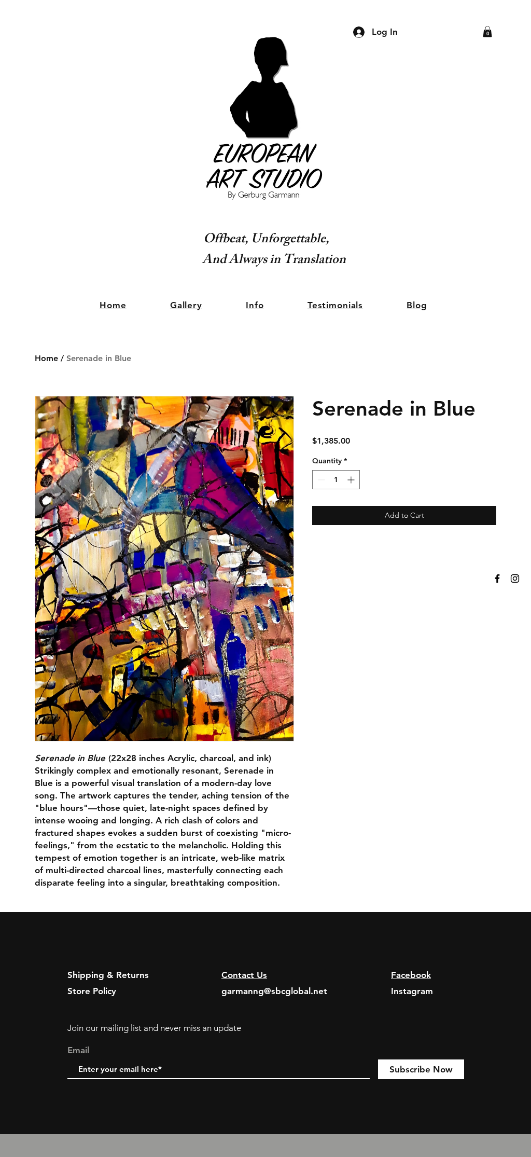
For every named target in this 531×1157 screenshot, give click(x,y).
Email (78, 1050)
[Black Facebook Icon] (497, 578)
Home (46, 358)
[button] (487, 31)
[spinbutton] (336, 480)
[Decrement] (320, 480)
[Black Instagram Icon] (515, 578)
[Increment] (351, 480)
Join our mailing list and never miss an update (154, 1028)
